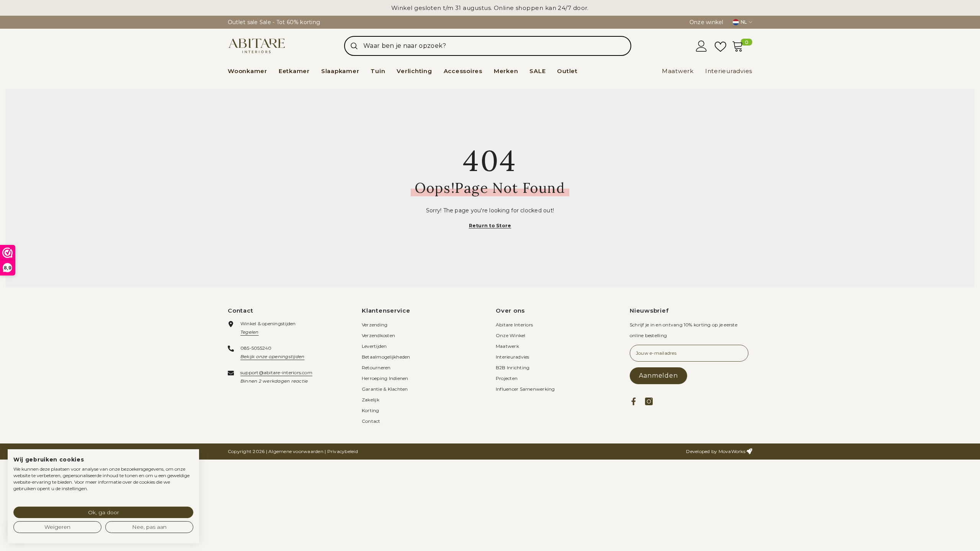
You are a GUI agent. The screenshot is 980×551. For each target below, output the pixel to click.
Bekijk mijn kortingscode (564, 312)
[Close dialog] (629, 201)
